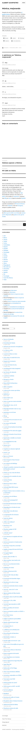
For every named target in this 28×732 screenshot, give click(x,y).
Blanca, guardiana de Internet (11, 607)
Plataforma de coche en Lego (10, 582)
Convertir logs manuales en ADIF (11, 604)
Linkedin (10, 205)
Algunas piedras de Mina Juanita (11, 593)
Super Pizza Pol (7, 664)
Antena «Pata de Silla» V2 (10, 556)
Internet (5, 261)
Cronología (5, 715)
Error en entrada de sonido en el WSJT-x (13, 611)
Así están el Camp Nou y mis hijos (12, 545)
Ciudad (5, 241)
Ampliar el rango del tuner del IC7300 (13, 549)
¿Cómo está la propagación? (10, 500)
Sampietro (6, 47)
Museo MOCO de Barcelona (10, 383)
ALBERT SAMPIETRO (10, 3)
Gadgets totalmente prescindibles (12, 618)
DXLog (5, 416)
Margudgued (6, 265)
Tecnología (6, 276)
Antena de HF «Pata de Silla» (10, 575)
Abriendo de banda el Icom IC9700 (12, 434)
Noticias (5, 270)
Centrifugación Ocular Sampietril (11, 368)
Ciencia (5, 239)
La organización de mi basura (11, 514)
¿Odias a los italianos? (9, 522)
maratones (16, 196)
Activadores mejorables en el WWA (12, 675)
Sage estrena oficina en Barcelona (12, 649)
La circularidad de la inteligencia (16, 306)
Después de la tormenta (9, 361)
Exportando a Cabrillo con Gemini (12, 438)
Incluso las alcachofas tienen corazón (13, 585)
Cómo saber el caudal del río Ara (11, 357)
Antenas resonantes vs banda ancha (12, 542)
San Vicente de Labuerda (9, 372)
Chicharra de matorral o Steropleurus (13, 346)
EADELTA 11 (6, 394)
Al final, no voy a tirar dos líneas (11, 472)
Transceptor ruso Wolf (9, 679)
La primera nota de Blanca (10, 496)
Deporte (5, 246)
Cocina (5, 243)
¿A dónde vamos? (7, 533)
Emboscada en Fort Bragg (10, 668)
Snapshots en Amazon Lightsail (11, 449)
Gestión (5, 256)
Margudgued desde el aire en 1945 (12, 408)
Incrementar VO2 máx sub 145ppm (12, 430)
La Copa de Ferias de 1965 (10, 365)
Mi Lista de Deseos (20, 203)
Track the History (8, 518)
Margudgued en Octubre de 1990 (11, 507)
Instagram (20, 205)
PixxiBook (6, 693)
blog (6, 198)
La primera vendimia (8, 375)
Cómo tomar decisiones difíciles (11, 671)
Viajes (5, 279)
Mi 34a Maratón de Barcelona (11, 633)
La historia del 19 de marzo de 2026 (12, 419)
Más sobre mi (6, 266)
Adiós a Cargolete (7, 386)
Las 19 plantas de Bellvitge (10, 463)
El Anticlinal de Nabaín (9, 343)
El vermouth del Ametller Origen (11, 578)
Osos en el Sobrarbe (8, 339)
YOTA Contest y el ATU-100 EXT (11, 686)
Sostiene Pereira (7, 480)
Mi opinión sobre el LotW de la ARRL (12, 596)
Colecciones (14, 290)
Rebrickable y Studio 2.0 (9, 637)
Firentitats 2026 (7, 525)
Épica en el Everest (8, 456)
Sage (21, 192)
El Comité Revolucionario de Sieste (12, 503)
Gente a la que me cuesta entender (17, 301)
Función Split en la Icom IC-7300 (11, 640)
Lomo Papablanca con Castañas (11, 657)
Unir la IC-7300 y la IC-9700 (10, 589)
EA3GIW (23, 198)
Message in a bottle (8, 379)
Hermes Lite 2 (7, 445)
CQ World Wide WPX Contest (10, 487)
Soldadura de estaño (8, 567)
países (3, 196)
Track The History (8, 277)
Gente (20, 47)
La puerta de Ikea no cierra (10, 354)
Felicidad (5, 250)
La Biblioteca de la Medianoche (11, 629)
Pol (4, 274)
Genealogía (6, 252)
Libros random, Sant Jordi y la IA (11, 560)
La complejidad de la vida (9, 441)
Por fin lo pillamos (8, 690)
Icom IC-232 (6, 452)
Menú (23, 2)
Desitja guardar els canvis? (10, 682)
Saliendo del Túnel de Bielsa (10, 704)
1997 (10, 198)
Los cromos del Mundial (9, 423)
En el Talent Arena (8, 615)
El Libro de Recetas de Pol (10, 571)
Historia (5, 259)
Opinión (5, 272)
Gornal (5, 257)
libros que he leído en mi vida (11, 213)
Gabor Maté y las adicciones (10, 511)
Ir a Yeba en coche (8, 350)
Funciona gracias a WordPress (18, 729)
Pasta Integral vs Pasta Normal (11, 459)
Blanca (5, 237)
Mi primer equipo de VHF (9, 529)
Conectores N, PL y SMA (9, 600)
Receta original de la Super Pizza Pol (12, 660)
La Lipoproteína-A (8, 626)
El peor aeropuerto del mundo (11, 653)
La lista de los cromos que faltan (11, 390)
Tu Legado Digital (8, 553)
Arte (4, 235)
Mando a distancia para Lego (10, 622)
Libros (5, 263)
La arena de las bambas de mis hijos (12, 427)
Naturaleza (6, 268)
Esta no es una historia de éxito (11, 564)
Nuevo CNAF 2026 (8, 397)
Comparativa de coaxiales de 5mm (12, 476)
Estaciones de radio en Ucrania (11, 697)
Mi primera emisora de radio (10, 708)
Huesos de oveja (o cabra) (10, 483)
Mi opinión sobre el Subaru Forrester (12, 701)
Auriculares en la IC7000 (9, 412)
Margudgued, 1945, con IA (10, 405)
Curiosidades (6, 245)
